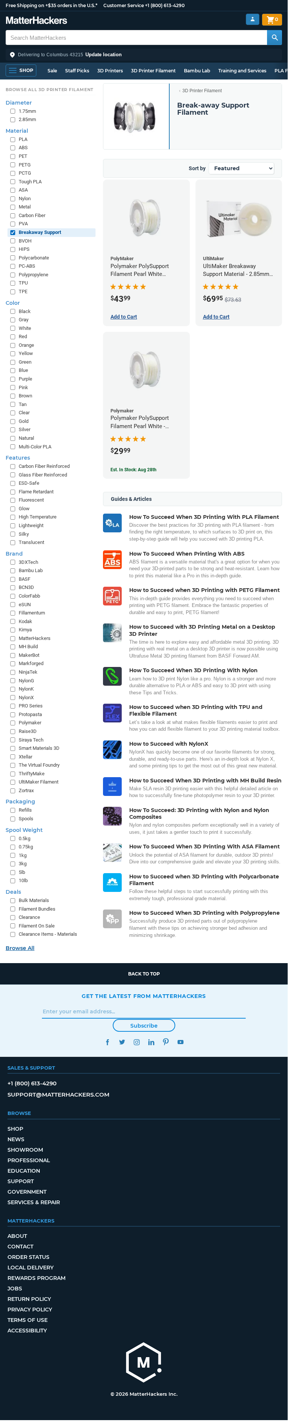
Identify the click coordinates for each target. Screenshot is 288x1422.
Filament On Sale (37, 926)
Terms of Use (27, 1320)
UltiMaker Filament (38, 782)
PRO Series (31, 706)
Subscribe (144, 1025)
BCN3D (26, 587)
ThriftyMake (32, 773)
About (17, 1236)
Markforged (31, 663)
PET (23, 156)
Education (23, 1170)
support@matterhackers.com (58, 1094)
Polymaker (30, 722)
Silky (24, 534)
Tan (23, 404)
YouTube (180, 1042)
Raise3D (28, 731)
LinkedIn (151, 1042)
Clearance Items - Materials (48, 934)
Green (25, 362)
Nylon (25, 198)
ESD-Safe (29, 483)
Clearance (29, 917)
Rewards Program (36, 1278)
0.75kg (26, 847)
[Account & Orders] (253, 19)
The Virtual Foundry (39, 765)
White (25, 328)
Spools (26, 818)
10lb (23, 880)
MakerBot (29, 655)
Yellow (26, 353)
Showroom (25, 1149)
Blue (23, 370)
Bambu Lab (197, 70)
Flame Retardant (36, 491)
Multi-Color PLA (35, 447)
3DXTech (28, 562)
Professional (28, 1160)
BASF (24, 579)
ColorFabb (29, 596)
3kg (23, 863)
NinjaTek (28, 672)
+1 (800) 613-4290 (165, 5)
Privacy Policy (29, 1309)
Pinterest (165, 1042)
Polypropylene (33, 274)
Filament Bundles (37, 909)
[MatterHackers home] (36, 21)
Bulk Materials (34, 900)
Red (23, 336)
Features (18, 457)
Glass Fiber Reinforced (43, 475)
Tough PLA (30, 181)
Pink (23, 387)
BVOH (25, 241)
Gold (23, 421)
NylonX (26, 697)
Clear (24, 412)
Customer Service (123, 5)
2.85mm (27, 119)
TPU (23, 283)
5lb (22, 872)
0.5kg (24, 838)
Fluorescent (31, 500)
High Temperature (38, 517)
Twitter (121, 1042)
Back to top (144, 974)
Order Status (28, 1257)
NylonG (26, 680)
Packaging (20, 801)
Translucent (31, 542)
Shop (15, 1128)
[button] (144, 55)
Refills (25, 810)
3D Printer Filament (153, 70)
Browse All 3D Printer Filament (50, 89)
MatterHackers (35, 638)
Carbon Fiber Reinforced (44, 466)
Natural (26, 438)
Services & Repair (33, 1202)
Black (25, 311)
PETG (25, 165)
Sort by (197, 168)
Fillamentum (32, 613)
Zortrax (26, 790)
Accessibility (27, 1330)
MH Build (28, 646)
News (15, 1139)
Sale (52, 70)
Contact (20, 1246)
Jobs (14, 1288)
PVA (23, 223)
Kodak (25, 621)
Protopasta (30, 714)
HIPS (24, 249)
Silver (24, 429)
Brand (14, 553)
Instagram (136, 1042)
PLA (23, 139)
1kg (23, 855)
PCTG (25, 173)
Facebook (107, 1042)
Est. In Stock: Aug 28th (133, 469)
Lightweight (31, 525)
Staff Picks (77, 70)
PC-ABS (27, 266)
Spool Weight (24, 830)
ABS (23, 147)
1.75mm (27, 111)
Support (20, 1181)
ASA (23, 190)
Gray (23, 319)
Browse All (20, 948)
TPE (23, 291)
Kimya (25, 629)
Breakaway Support (40, 232)
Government (26, 1191)
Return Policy (29, 1299)
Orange (26, 345)
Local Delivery (30, 1267)
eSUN (25, 604)
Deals (13, 892)
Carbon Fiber (32, 215)
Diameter (19, 102)
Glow (24, 508)
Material (17, 130)
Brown (25, 396)
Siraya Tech (31, 740)
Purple (25, 379)
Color (13, 303)
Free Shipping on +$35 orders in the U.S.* (51, 5)
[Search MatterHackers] (274, 37)
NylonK (26, 689)
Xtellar (25, 757)
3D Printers (110, 70)
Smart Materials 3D (39, 748)
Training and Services (242, 70)
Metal (25, 207)
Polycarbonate (34, 258)
